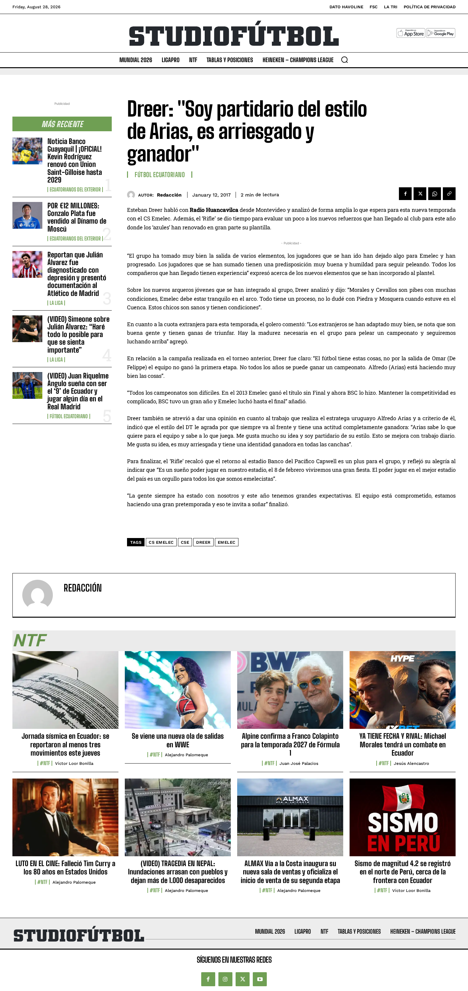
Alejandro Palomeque (186, 754)
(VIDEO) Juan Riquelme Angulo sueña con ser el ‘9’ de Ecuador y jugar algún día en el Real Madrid (78, 391)
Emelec (227, 542)
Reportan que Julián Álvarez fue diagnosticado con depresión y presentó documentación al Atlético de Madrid (76, 274)
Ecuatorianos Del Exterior (75, 189)
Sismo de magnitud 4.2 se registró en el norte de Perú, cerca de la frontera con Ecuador (403, 872)
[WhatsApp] (434, 193)
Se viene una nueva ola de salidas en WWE (178, 740)
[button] (344, 59)
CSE (185, 542)
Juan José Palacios (299, 763)
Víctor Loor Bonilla (74, 763)
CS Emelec (161, 542)
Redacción (169, 195)
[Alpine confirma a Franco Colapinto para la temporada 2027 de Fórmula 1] (290, 693)
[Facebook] (405, 193)
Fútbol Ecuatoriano (69, 416)
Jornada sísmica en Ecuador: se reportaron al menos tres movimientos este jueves (65, 744)
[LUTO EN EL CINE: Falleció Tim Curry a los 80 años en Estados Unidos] (65, 821)
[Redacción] (132, 195)
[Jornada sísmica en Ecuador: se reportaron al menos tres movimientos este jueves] (65, 693)
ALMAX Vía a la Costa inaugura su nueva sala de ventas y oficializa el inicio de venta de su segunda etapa (290, 872)
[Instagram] (225, 979)
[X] (420, 193)
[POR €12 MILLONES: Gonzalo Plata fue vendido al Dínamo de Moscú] (27, 215)
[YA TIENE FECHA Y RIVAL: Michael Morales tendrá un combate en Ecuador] (403, 693)
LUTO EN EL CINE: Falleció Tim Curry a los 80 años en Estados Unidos (65, 867)
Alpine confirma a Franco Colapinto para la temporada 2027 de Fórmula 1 (290, 744)
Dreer (203, 542)
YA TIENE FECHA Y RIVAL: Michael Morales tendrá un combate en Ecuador (402, 744)
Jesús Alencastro (411, 763)
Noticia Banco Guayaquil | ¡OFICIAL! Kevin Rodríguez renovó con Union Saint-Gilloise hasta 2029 (74, 160)
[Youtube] (260, 979)
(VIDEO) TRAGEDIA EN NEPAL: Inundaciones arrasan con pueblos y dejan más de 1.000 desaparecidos (178, 872)
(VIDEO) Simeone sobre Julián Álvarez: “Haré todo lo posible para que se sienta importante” (78, 334)
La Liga (56, 302)
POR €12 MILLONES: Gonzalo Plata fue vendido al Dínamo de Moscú (76, 217)
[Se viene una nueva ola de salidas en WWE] (178, 693)
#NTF (45, 763)
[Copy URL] (449, 193)
